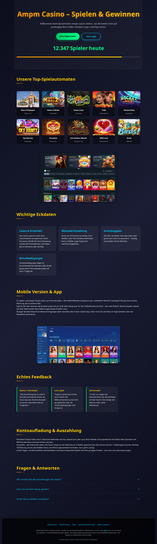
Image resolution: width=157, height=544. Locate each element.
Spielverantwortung (86, 524)
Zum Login (91, 36)
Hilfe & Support (103, 524)
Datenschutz (64, 524)
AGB (74, 524)
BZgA (106, 530)
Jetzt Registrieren (68, 36)
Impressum (52, 524)
